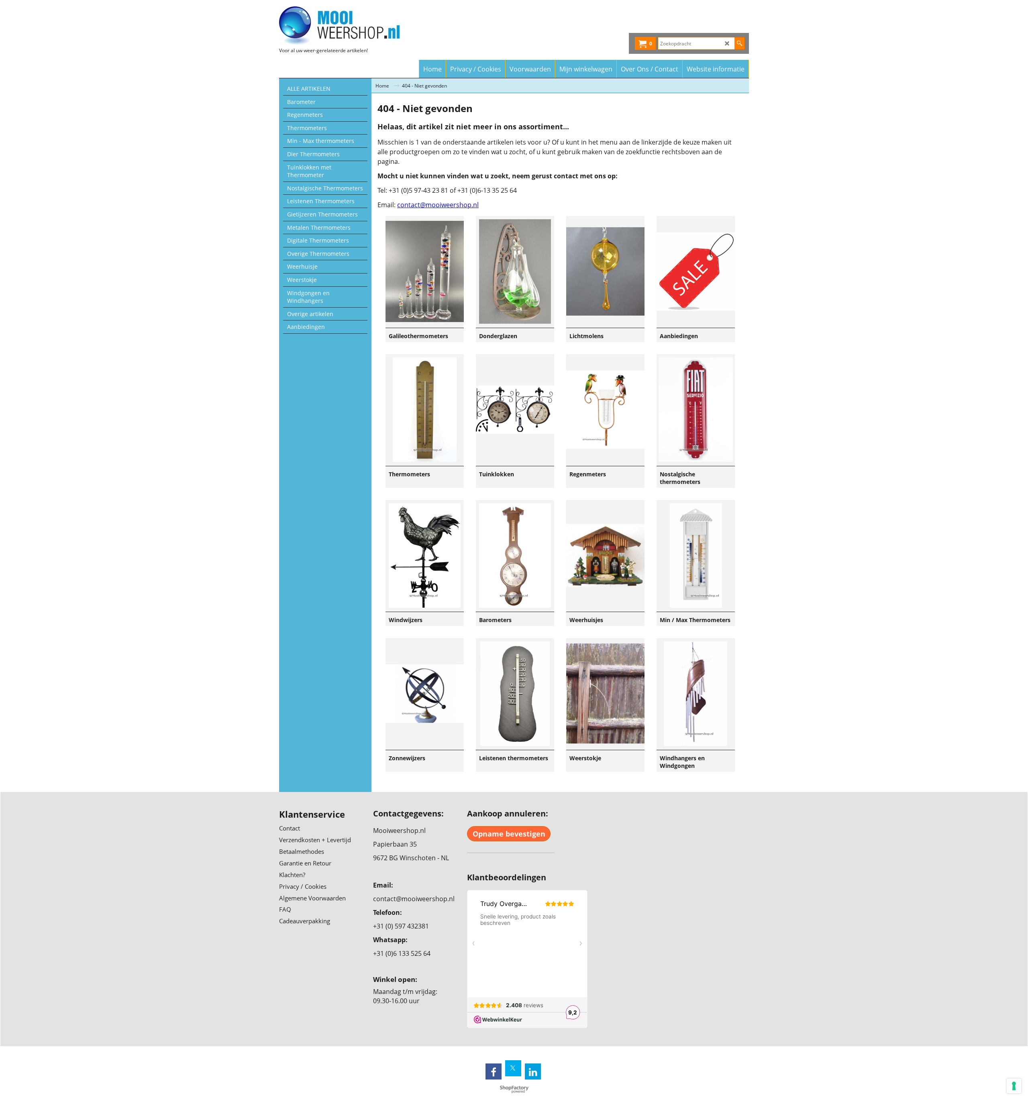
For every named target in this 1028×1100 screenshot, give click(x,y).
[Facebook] (493, 1071)
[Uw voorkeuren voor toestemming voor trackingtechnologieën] (1014, 1086)
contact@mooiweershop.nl (438, 204)
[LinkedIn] (533, 1071)
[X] (513, 1068)
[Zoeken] (739, 43)
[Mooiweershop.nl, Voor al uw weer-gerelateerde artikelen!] (349, 25)
